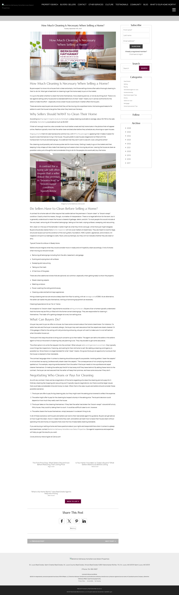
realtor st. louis (128, 100)
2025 (129, 132)
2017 (128, 163)
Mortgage (126, 103)
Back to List (72, 501)
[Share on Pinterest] (76, 521)
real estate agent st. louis (131, 89)
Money (126, 98)
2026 (129, 128)
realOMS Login (108, 592)
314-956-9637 (93, 569)
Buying (126, 87)
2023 (129, 140)
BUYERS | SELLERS (68, 4)
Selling (73, 528)
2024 (129, 136)
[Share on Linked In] (84, 521)
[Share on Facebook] (62, 521)
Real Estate (127, 81)
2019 (129, 155)
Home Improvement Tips (130, 106)
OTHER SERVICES (96, 4)
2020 (129, 151)
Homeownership (128, 92)
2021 (129, 147)
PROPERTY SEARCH (50, 4)
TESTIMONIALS (122, 4)
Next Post (110, 541)
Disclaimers (101, 592)
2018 (129, 159)
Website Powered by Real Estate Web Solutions (89, 588)
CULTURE (109, 4)
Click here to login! (136, 54)
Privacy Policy (81, 581)
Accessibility (90, 581)
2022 (129, 144)
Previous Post (37, 541)
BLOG (145, 4)
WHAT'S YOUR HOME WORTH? (163, 4)
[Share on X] (69, 521)
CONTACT (82, 4)
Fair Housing (98, 581)
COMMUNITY (135, 4)
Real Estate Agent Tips (130, 95)
